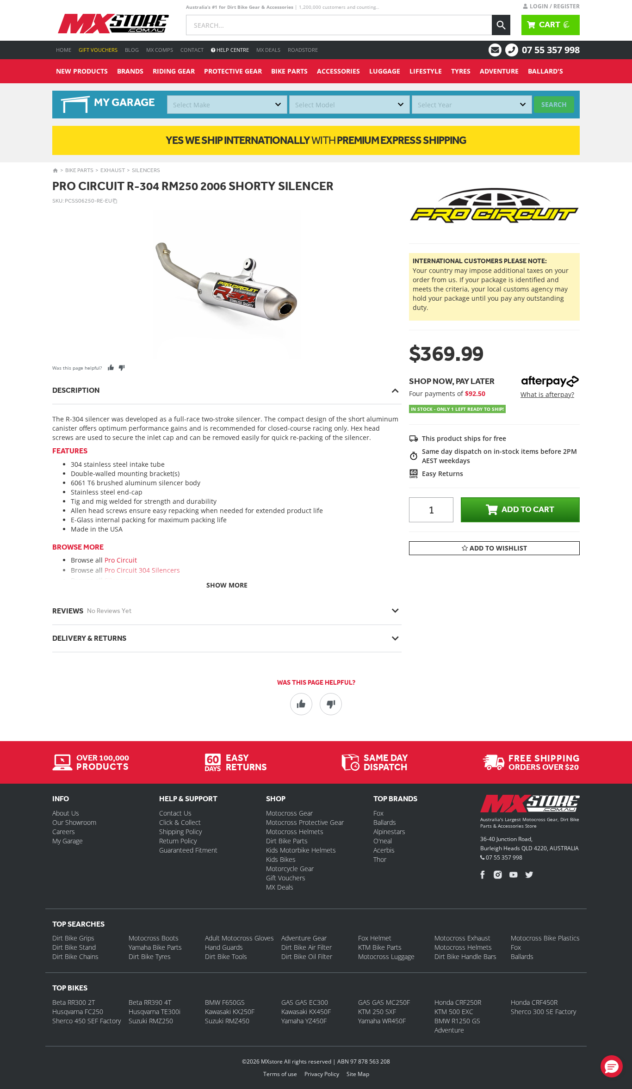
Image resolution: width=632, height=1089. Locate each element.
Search (554, 104)
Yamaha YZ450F (304, 1020)
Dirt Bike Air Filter (306, 947)
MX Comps (159, 49)
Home (63, 49)
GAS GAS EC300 (304, 1002)
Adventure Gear (304, 938)
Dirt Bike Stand (74, 947)
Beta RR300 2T (73, 1002)
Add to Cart (528, 509)
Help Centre (232, 49)
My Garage (67, 840)
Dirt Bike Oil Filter (306, 956)
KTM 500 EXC (453, 1011)
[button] (612, 1066)
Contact (192, 49)
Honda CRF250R (457, 1002)
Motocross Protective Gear (305, 822)
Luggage (384, 71)
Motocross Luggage (386, 956)
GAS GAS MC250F (384, 1002)
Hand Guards (224, 947)
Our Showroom (74, 822)
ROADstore (303, 49)
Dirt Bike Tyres (150, 956)
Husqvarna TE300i (154, 1011)
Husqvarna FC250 (77, 1011)
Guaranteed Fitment (188, 850)
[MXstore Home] (530, 805)
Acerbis (384, 850)
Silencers (146, 170)
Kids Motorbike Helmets (301, 850)
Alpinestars (389, 831)
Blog (132, 49)
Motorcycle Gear (290, 868)
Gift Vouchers (98, 49)
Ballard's (545, 71)
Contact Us (175, 813)
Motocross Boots (154, 938)
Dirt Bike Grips (73, 938)
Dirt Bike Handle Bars (465, 956)
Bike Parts (289, 71)
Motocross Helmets (294, 831)
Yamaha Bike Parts (155, 947)
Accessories (338, 71)
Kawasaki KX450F (306, 1011)
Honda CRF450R (534, 1002)
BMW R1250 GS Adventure (457, 1025)
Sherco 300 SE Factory (543, 1011)
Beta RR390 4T (150, 1002)
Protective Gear (233, 71)
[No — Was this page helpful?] (121, 367)
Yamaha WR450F (382, 1020)
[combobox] (227, 104)
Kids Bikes (281, 859)
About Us (65, 813)
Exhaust (112, 170)
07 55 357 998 (551, 49)
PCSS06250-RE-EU (88, 201)
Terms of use (280, 1074)
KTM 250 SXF (377, 1011)
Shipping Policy (180, 831)
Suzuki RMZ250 (151, 1020)
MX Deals (268, 49)
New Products (82, 71)
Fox (378, 813)
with (316, 140)
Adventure (499, 71)
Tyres (461, 71)
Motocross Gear (289, 813)
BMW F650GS (225, 1002)
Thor (379, 859)
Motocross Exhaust (462, 938)
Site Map (358, 1074)
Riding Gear (174, 71)
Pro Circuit (121, 560)
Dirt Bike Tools (226, 956)
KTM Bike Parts (380, 947)
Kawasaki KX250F (229, 1011)
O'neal (382, 840)
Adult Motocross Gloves (239, 938)
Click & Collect (180, 822)
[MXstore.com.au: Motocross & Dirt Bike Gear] (113, 23)
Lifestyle (425, 71)
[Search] (501, 25)
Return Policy (178, 840)
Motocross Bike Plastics (545, 938)
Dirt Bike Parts (287, 840)
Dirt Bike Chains (75, 956)
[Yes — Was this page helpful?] (110, 367)
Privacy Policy (321, 1074)
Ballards (384, 822)
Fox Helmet (374, 938)
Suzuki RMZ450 (227, 1020)
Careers (63, 831)
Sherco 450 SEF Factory (86, 1020)
